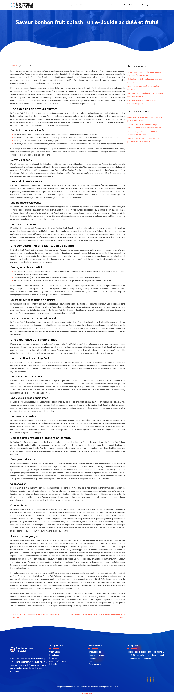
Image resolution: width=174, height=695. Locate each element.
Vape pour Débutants (152, 5)
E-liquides (115, 5)
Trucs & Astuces (131, 5)
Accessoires (101, 5)
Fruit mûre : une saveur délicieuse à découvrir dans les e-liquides (36, 616)
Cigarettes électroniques (81, 5)
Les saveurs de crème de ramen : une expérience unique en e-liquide (97, 616)
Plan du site (87, 693)
